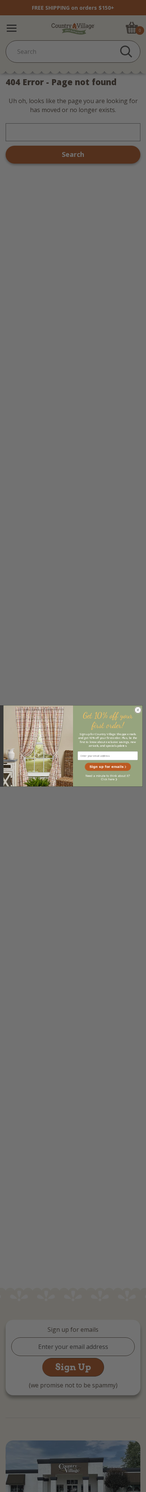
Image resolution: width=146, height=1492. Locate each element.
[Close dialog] (138, 710)
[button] (108, 767)
